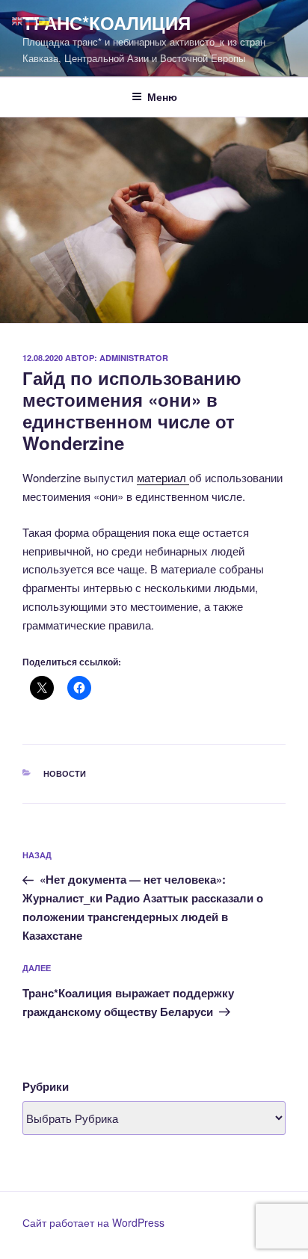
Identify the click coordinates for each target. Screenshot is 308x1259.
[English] (18, 20)
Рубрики (45, 1086)
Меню (162, 96)
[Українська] (45, 20)
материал (163, 477)
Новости (64, 773)
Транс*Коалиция (106, 22)
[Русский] (31, 20)
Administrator (133, 357)
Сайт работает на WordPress (93, 1222)
